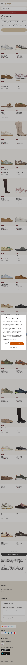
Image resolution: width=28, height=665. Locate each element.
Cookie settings (13, 347)
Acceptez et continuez (17, 343)
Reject (6, 343)
